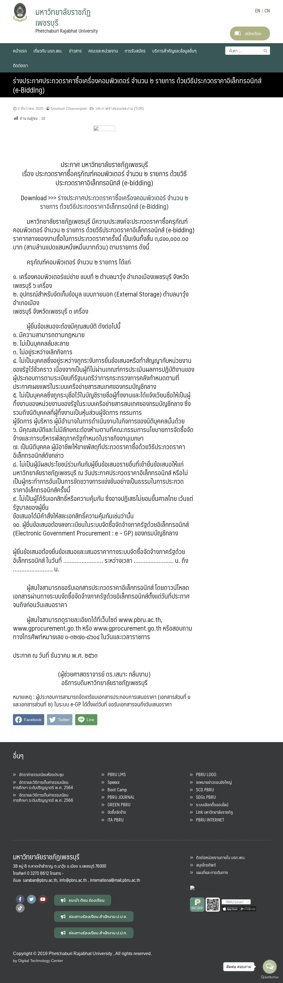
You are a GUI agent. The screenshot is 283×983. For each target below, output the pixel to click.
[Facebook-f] (20, 899)
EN (257, 10)
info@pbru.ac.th (73, 880)
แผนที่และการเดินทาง (210, 872)
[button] (82, 900)
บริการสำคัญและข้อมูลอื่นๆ (174, 50)
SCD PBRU (203, 789)
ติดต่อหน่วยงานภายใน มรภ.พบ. (219, 857)
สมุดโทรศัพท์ (204, 864)
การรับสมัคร (135, 50)
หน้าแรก (20, 50)
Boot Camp (115, 789)
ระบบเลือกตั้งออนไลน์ (210, 804)
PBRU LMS (115, 774)
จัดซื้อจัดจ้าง (115, 812)
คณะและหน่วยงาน (103, 50)
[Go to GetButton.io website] (270, 977)
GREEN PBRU (117, 804)
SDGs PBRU (204, 797)
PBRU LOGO (204, 774)
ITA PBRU (114, 819)
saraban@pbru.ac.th (40, 880)
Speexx (112, 782)
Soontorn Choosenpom (69, 108)
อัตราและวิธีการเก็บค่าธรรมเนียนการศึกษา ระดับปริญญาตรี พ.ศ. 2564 (43, 784)
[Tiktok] (20, 908)
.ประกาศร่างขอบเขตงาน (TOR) (119, 108)
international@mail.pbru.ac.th (115, 880)
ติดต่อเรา (20, 65)
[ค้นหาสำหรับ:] (247, 50)
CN (267, 10)
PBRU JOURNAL (119, 797)
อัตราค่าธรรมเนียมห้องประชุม (40, 774)
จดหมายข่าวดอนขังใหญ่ (212, 782)
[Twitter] (31, 899)
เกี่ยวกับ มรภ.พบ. (47, 50)
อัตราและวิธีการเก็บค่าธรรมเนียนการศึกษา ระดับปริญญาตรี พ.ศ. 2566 (43, 797)
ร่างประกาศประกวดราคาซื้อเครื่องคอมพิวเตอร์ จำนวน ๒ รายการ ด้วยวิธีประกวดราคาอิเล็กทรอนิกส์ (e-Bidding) (137, 85)
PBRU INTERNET (208, 819)
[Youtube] (42, 899)
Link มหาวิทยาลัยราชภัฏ (213, 812)
